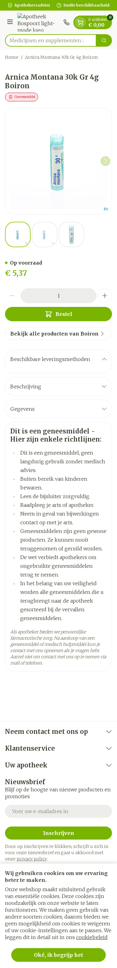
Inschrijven (58, 833)
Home (11, 57)
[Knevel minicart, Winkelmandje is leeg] (80, 22)
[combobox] (50, 40)
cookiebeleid (92, 937)
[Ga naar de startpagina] (39, 22)
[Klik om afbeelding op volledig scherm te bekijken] (58, 161)
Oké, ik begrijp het (58, 955)
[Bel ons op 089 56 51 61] (66, 22)
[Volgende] (105, 161)
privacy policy (32, 859)
